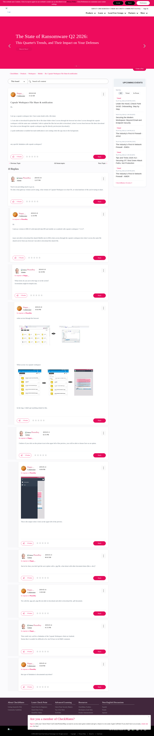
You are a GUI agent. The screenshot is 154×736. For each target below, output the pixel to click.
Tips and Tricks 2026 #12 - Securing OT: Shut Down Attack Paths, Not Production (129, 160)
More (142, 13)
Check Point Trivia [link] (37, 710)
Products (89, 13)
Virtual (119, 98)
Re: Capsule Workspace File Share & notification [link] (61, 73)
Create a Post (139, 68)
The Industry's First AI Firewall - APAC (129, 134)
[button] (118, 3)
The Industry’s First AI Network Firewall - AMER (129, 175)
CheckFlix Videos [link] (36, 712)
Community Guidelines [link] (15, 710)
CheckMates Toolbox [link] (85, 707)
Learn (100, 13)
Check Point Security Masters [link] (63, 707)
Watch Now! (21, 49)
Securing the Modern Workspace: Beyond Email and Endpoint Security (129, 120)
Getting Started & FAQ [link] (15, 707)
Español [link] (104, 707)
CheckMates (14, 73)
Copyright (73, 734)
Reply (99, 157)
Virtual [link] (127, 93)
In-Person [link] (136, 93)
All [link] (121, 93)
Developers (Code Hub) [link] (86, 710)
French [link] (104, 710)
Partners (131, 13)
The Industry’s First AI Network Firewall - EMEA (129, 145)
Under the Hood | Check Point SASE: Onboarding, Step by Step (128, 106)
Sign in (32, 724)
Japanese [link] (104, 712)
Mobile (40, 73)
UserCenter (99, 734)
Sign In (145, 9)
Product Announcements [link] (86, 712)
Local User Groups (115, 13)
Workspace (32, 73)
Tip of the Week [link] (60, 710)
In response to (20, 219)
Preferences (143, 3)
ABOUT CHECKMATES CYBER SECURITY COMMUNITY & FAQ (115, 9)
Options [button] (105, 73)
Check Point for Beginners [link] (39, 707)
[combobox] (67, 81)
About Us (91, 734)
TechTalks (58, 712)
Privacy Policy (71, 2)
